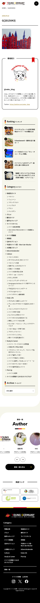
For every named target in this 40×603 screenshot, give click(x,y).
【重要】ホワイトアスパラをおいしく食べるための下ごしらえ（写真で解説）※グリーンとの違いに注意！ (25, 176)
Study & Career (12, 341)
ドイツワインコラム (15, 335)
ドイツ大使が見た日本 (15, 272)
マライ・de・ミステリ (15, 275)
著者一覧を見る (19, 467)
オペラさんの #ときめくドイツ (18, 260)
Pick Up (9, 370)
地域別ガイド (11, 193)
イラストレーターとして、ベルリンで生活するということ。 (21, 351)
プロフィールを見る (20, 452)
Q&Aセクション (12, 241)
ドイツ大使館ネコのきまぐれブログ (19, 376)
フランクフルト (13, 202)
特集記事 (7, 529)
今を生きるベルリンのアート (17, 289)
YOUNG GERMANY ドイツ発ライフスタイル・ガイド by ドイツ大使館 (20, 515)
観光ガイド (10, 217)
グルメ (9, 214)
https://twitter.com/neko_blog (20, 104)
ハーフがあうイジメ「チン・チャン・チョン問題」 (25, 153)
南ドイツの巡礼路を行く (16, 338)
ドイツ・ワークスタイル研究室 (18, 344)
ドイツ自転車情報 (14, 227)
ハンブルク (12, 205)
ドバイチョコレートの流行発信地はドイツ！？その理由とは (25, 130)
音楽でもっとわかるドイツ (17, 266)
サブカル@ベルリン (14, 291)
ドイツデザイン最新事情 (16, 294)
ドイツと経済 (12, 373)
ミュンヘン (12, 199)
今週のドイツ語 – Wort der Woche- (19, 244)
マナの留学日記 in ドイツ (16, 367)
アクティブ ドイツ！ (15, 332)
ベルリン (11, 196)
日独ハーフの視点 (14, 269)
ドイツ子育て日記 (14, 312)
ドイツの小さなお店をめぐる (17, 318)
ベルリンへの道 (13, 263)
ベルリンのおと (13, 257)
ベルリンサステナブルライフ (17, 309)
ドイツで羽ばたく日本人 (16, 358)
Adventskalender (13, 251)
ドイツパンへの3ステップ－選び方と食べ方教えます (24, 164)
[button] (17, 459)
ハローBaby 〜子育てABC (16, 329)
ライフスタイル (12, 224)
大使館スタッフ (12, 247)
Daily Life (10, 298)
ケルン (10, 208)
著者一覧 (7, 569)
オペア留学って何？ (14, 355)
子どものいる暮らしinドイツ (17, 301)
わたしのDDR (12, 278)
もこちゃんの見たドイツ (16, 315)
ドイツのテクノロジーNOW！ (18, 364)
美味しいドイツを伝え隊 (16, 321)
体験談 (9, 238)
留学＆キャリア (12, 220)
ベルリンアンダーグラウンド (17, 280)
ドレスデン (12, 211)
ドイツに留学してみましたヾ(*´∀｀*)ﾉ (21, 361)
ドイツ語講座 (11, 235)
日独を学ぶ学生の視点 (15, 347)
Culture (9, 254)
